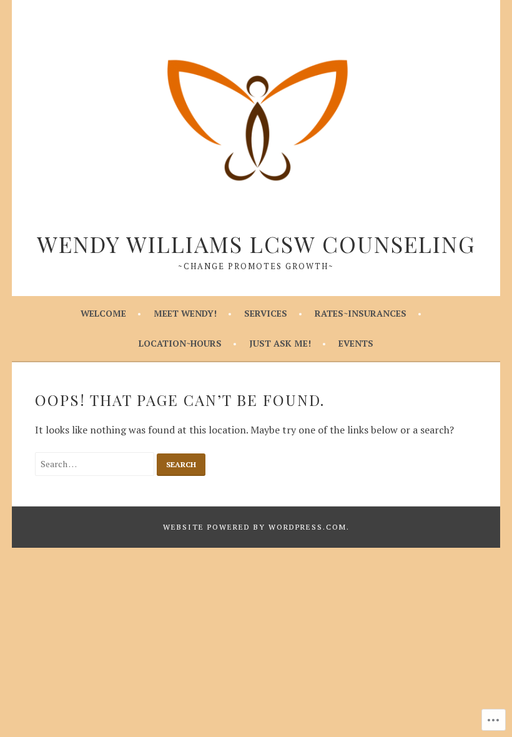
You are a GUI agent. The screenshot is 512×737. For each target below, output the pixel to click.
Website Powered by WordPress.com (255, 527)
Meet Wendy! (185, 313)
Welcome (103, 313)
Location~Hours (180, 343)
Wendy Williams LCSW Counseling (256, 244)
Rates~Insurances (360, 313)
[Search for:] (96, 463)
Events (355, 343)
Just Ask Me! (280, 343)
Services (265, 313)
